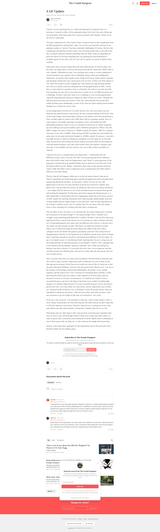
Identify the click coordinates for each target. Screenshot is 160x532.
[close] (97, 463)
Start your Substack (75, 523)
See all (50, 491)
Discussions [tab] (60, 440)
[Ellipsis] (112, 399)
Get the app (89, 523)
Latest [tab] (53, 440)
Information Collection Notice (79, 492)
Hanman (53, 418)
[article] (80, 450)
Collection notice (93, 519)
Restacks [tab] (58, 382)
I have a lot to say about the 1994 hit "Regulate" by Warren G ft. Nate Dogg (68, 446)
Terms (85, 519)
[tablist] (54, 382)
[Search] (133, 3)
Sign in (154, 3)
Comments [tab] (50, 382)
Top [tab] (48, 440)
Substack (71, 528)
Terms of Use (88, 491)
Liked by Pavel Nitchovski (58, 401)
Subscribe (144, 3)
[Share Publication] (137, 3)
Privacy (80, 519)
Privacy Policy (94, 492)
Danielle (53, 400)
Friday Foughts (51, 450)
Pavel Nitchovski (56, 18)
